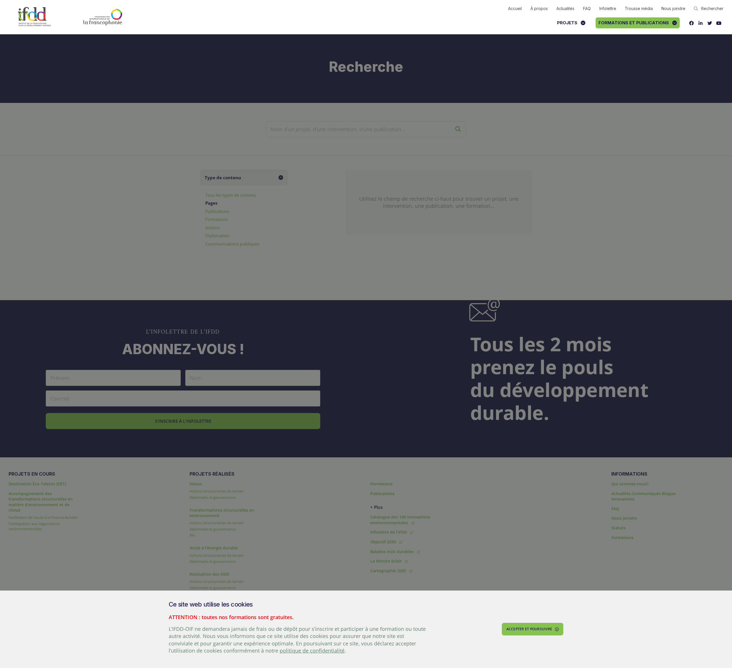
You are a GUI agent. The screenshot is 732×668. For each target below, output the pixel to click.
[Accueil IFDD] (34, 17)
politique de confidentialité (312, 650)
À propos (539, 8)
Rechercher (712, 8)
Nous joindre (673, 8)
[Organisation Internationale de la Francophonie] (102, 17)
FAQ (587, 8)
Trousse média (639, 8)
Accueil (515, 8)
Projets (567, 22)
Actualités (565, 8)
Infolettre (607, 8)
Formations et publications (633, 22)
